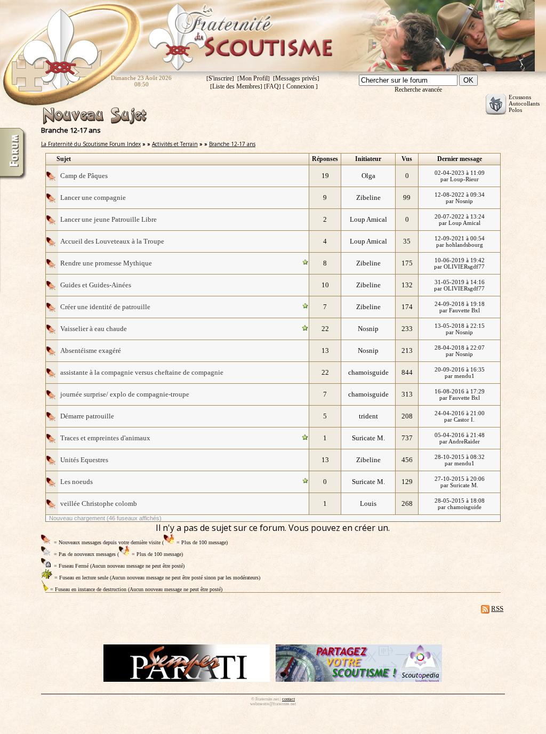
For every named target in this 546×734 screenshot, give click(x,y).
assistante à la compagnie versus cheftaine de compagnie (141, 372)
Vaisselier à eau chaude (93, 329)
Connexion (300, 86)
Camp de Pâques (84, 176)
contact (288, 699)
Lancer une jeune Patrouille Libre (108, 219)
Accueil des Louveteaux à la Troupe (112, 241)
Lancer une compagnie (93, 197)
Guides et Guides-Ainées (95, 285)
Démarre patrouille (87, 416)
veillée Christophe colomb (98, 503)
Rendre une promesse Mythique (106, 263)
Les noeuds (76, 482)
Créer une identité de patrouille (105, 307)
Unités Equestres (84, 460)
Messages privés (296, 78)
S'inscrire (220, 78)
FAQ (272, 86)
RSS (497, 608)
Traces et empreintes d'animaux (105, 438)
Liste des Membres (236, 86)
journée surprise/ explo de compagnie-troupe (124, 394)
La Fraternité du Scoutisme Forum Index (91, 144)
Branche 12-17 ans (232, 144)
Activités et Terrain (175, 144)
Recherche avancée (418, 89)
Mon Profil (253, 78)
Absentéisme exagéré (90, 350)
